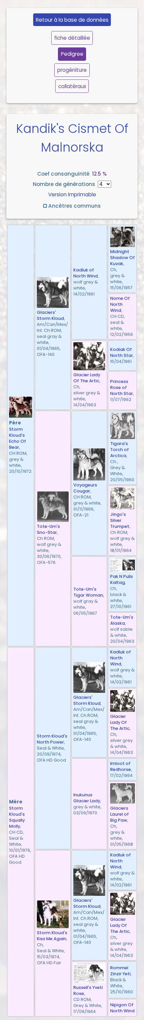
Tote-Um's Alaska (121, 620)
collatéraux (72, 86)
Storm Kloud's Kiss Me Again (52, 936)
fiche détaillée (72, 37)
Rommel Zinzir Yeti (120, 971)
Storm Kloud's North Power (52, 739)
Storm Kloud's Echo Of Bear (17, 438)
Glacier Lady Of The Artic (86, 378)
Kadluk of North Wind (85, 273)
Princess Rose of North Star (121, 387)
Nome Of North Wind (120, 304)
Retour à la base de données (72, 19)
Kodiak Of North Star (121, 352)
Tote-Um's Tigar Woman (88, 592)
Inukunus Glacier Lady (86, 798)
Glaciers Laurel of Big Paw (119, 814)
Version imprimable (72, 194)
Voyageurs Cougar (85, 488)
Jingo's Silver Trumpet (119, 520)
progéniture (72, 69)
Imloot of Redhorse (120, 766)
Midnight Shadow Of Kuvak (122, 257)
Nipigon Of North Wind (122, 1008)
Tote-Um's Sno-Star (48, 529)
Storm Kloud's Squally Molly (17, 817)
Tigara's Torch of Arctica (119, 449)
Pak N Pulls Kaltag (121, 579)
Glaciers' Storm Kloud (50, 315)
